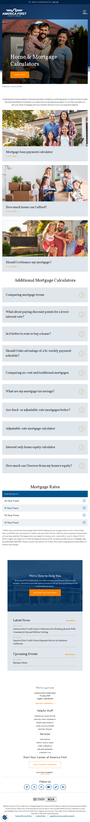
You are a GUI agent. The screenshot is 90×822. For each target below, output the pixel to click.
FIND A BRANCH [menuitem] (45, 746)
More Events (70, 654)
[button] (45, 592)
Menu (84, 13)
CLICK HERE (11, 156)
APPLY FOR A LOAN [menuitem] (45, 743)
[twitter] (34, 787)
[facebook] (27, 787)
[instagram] (41, 787)
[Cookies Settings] (4, 817)
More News (70, 621)
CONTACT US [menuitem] (45, 752)
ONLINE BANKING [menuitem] (45, 749)
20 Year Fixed (11, 500)
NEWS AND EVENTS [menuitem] (45, 723)
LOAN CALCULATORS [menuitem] (45, 726)
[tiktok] (56, 787)
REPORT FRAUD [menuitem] (45, 729)
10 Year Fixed (11, 522)
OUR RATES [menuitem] (45, 739)
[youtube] (48, 787)
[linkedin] (63, 787)
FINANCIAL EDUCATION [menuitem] (45, 716)
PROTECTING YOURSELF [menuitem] (45, 719)
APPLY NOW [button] (20, 75)
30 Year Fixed (11, 515)
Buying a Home (20, 662)
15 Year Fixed (11, 508)
